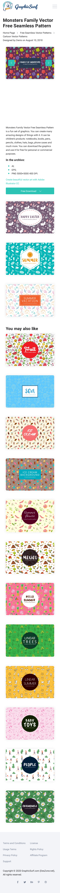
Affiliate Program (38, 855)
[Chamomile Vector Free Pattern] (30, 807)
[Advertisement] (28, 106)
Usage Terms (9, 849)
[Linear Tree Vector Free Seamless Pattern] (30, 640)
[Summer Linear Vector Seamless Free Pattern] (30, 682)
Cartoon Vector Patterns (15, 36)
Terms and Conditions (14, 843)
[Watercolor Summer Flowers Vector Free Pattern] (30, 516)
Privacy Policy (10, 855)
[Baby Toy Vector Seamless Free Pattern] (30, 723)
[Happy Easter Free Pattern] (30, 217)
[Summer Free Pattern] (30, 259)
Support (7, 861)
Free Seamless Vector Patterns (35, 32)
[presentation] (11, 63)
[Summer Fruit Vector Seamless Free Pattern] (30, 350)
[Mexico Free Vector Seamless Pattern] (30, 557)
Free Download (29, 191)
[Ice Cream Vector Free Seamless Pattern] (30, 433)
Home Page (9, 32)
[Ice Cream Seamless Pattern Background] (30, 474)
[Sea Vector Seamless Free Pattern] (30, 391)
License (34, 843)
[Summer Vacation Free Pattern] (30, 300)
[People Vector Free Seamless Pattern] (30, 765)
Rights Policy (36, 849)
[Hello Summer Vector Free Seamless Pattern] (30, 599)
